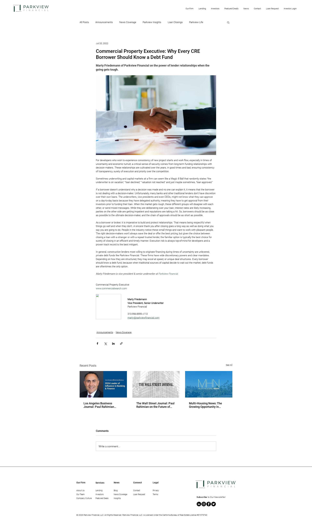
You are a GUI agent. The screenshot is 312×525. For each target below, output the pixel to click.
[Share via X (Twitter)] (105, 343)
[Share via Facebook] (97, 343)
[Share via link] (121, 343)
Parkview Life (196, 22)
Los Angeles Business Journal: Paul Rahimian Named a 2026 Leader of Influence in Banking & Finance (100, 405)
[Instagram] (204, 504)
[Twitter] (213, 504)
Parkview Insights (152, 22)
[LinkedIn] (199, 504)
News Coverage (127, 22)
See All (229, 365)
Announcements (104, 22)
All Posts (84, 22)
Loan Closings (175, 22)
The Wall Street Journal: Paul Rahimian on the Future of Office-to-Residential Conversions (155, 405)
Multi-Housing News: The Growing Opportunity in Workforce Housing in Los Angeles (205, 405)
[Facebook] (208, 504)
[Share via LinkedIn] (113, 343)
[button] (189, 9)
